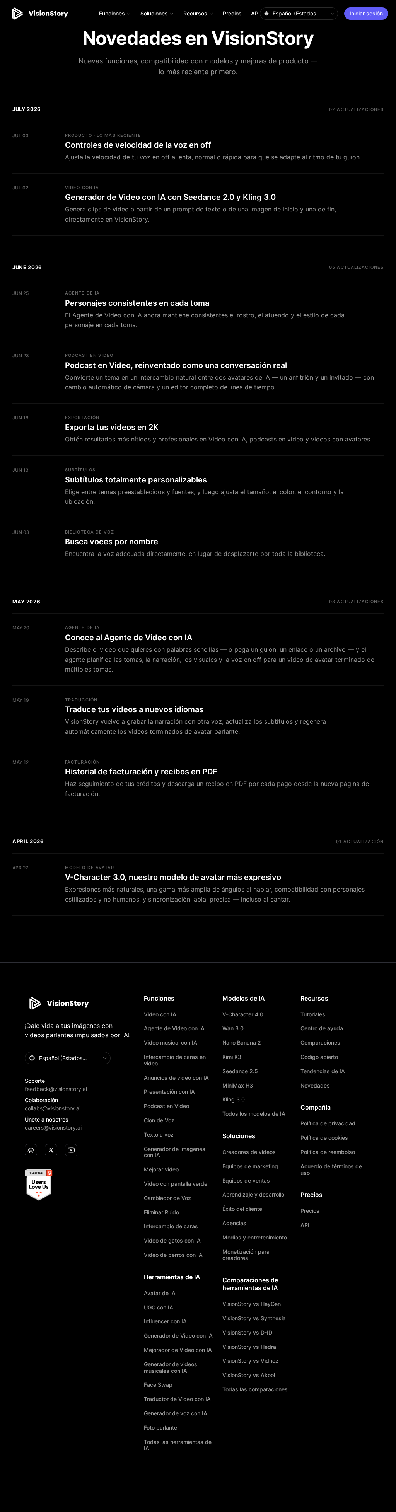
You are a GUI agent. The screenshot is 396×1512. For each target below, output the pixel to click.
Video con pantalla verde (175, 1184)
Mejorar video (161, 1169)
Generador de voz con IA (175, 1413)
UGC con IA (158, 1307)
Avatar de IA (160, 1293)
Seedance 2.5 (240, 1071)
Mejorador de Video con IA (178, 1350)
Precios (232, 13)
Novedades (315, 1085)
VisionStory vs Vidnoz (250, 1361)
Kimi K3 (231, 1057)
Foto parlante (160, 1428)
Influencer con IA (165, 1321)
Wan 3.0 (233, 1028)
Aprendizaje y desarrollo (253, 1195)
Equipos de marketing (250, 1166)
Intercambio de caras (171, 1226)
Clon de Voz (159, 1120)
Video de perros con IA (173, 1255)
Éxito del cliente (242, 1209)
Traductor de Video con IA (177, 1399)
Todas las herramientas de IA (178, 1445)
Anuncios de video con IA (176, 1078)
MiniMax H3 (237, 1085)
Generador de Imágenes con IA (174, 1152)
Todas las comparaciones (255, 1389)
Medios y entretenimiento (254, 1237)
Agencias (234, 1223)
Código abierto (319, 1057)
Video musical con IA (170, 1043)
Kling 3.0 (233, 1099)
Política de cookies (324, 1138)
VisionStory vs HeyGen (251, 1304)
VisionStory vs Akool (248, 1375)
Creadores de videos (249, 1152)
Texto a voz (159, 1135)
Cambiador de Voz (167, 1198)
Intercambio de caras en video (175, 1060)
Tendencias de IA (322, 1071)
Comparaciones (320, 1043)
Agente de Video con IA (174, 1028)
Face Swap (158, 1385)
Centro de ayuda (321, 1028)
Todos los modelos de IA (253, 1114)
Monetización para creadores (246, 1255)
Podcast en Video (166, 1106)
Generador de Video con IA (178, 1336)
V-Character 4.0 (242, 1014)
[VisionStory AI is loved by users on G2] (80, 1185)
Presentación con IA (169, 1092)
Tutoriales (312, 1014)
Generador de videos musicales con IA (170, 1367)
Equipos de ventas (246, 1181)
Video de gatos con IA (172, 1241)
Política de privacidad (327, 1123)
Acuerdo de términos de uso (331, 1169)
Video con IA (160, 1014)
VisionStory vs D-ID (247, 1333)
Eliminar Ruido (161, 1212)
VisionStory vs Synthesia (254, 1318)
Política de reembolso (327, 1152)
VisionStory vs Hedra (249, 1347)
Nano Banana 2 (241, 1043)
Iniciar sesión (366, 13)
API (255, 13)
